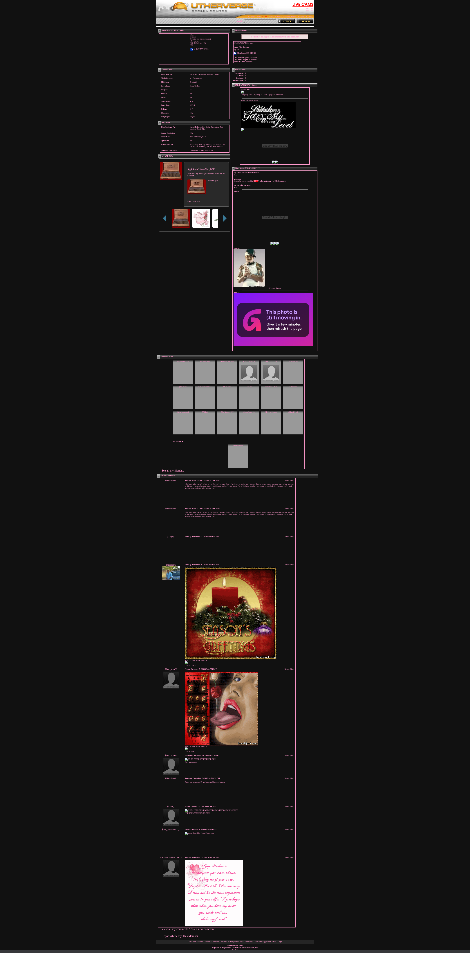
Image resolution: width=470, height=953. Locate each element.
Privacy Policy (226, 942)
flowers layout (239, 181)
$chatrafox (293, 387)
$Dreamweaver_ (238, 445)
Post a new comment (202, 929)
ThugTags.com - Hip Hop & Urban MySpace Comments (262, 94)
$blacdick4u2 (293, 412)
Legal (280, 942)
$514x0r (205, 412)
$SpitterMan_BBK (206, 169)
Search (271, 16)
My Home (251, 16)
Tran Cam (309, 10)
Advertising (260, 942)
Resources (249, 942)
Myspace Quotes (275, 288)
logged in (267, 36)
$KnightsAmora (271, 412)
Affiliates (309, 16)
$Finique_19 (293, 361)
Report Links (289, 480)
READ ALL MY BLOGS (246, 53)
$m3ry (249, 387)
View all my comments (175, 929)
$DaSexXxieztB (183, 361)
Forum (293, 16)
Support (301, 16)
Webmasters (271, 942)
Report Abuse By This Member (180, 936)
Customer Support (195, 942)
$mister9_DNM (271, 387)
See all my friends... (173, 470)
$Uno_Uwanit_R (249, 361)
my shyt (237, 49)
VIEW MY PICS (201, 49)
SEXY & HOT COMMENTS (196, 660)
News (259, 16)
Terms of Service (212, 942)
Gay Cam (309, 8)
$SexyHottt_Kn (249, 412)
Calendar (278, 16)
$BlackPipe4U (205, 361)
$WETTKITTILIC (271, 361)
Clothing (286, 16)
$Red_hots (227, 387)
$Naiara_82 (183, 387)
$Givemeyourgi (183, 412)
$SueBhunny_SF (227, 412)
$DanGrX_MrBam (227, 361)
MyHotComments (279, 181)
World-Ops (238, 942)
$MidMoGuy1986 (205, 387)
